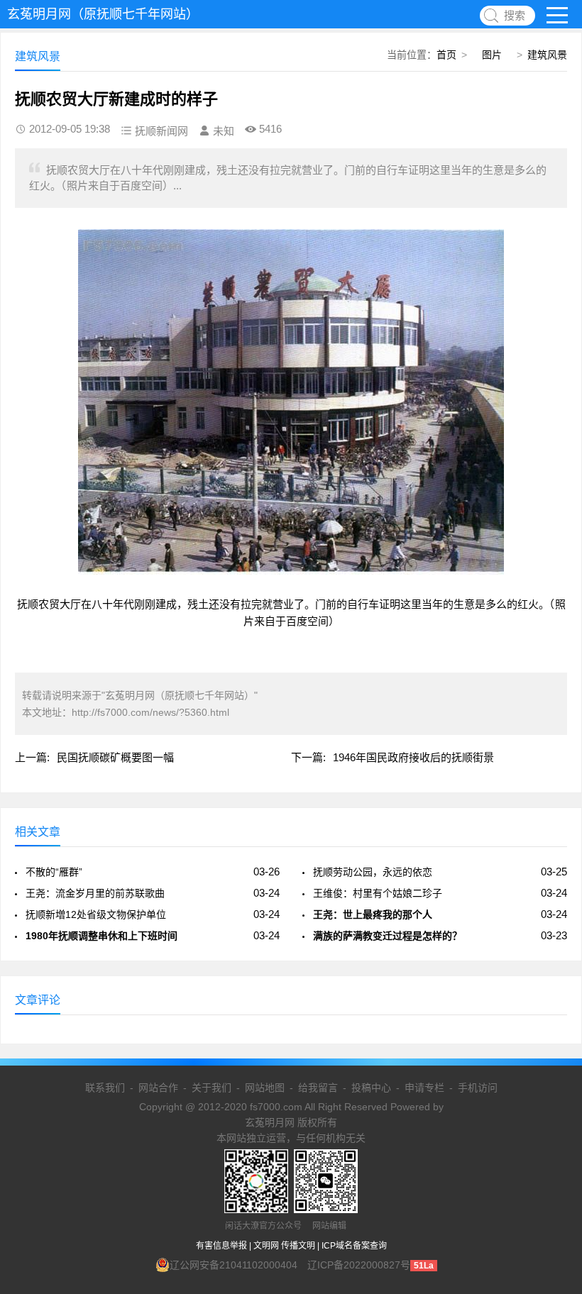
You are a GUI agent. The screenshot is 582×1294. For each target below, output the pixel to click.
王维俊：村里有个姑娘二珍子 (377, 893)
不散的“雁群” (54, 872)
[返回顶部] (553, 1150)
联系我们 (105, 1087)
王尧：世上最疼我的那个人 (372, 914)
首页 (446, 54)
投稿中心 (371, 1087)
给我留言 (318, 1087)
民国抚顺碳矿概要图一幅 (115, 757)
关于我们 (211, 1087)
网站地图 (265, 1087)
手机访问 (478, 1087)
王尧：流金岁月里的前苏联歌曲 (95, 893)
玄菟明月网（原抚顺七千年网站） (103, 14)
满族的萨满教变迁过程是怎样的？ (387, 935)
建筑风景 (547, 54)
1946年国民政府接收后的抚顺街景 (413, 757)
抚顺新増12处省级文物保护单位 (96, 914)
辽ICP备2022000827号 (358, 1265)
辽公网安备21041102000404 (233, 1265)
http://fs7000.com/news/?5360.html (150, 712)
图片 (492, 54)
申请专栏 (424, 1087)
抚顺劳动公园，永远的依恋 (372, 872)
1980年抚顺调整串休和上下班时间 (101, 935)
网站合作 (158, 1087)
